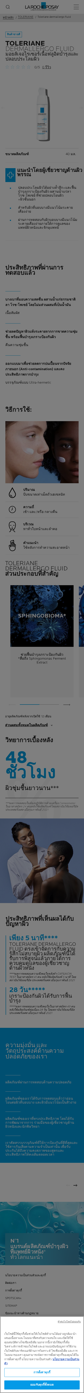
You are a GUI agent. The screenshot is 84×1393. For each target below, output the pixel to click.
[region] (42, 1354)
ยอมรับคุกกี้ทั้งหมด (42, 1384)
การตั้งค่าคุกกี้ (42, 1372)
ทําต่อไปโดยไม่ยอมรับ (69, 1321)
